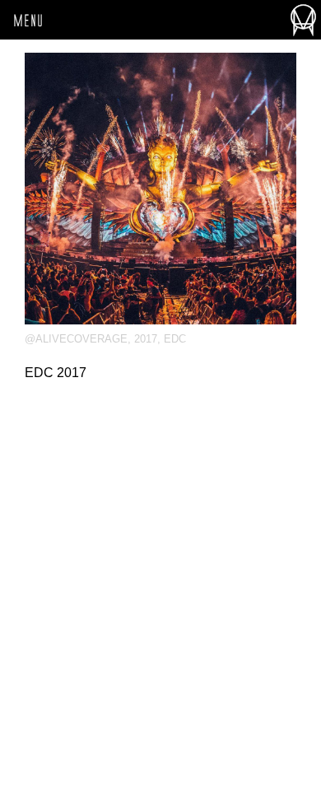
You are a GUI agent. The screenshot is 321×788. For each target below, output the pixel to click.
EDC (175, 339)
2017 (145, 339)
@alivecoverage (76, 339)
